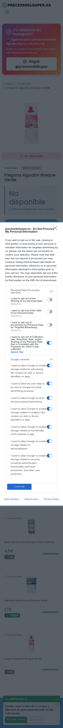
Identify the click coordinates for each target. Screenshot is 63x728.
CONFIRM (19, 487)
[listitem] (31, 291)
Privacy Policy (51, 499)
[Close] (56, 229)
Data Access (31, 499)
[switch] (49, 299)
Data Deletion (11, 499)
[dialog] (31, 364)
